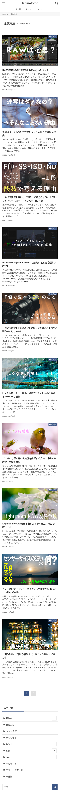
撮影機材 (10, 718)
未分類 (9, 776)
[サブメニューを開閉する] (54, 718)
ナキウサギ (11, 737)
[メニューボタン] (3, 3)
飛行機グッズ (12, 763)
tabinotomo (30, 3)
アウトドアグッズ (14, 770)
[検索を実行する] (55, 787)
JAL (8, 757)
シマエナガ (11, 731)
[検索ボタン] (56, 3)
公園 (8, 750)
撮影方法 (10, 724)
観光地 (9, 744)
